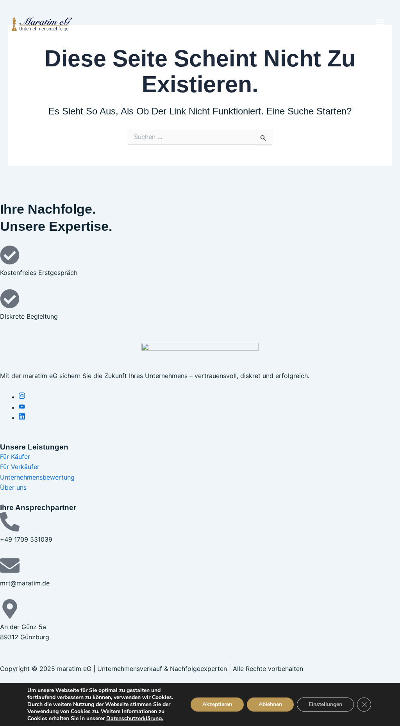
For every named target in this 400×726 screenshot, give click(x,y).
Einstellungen (325, 704)
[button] (380, 24)
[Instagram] (22, 397)
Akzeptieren (217, 704)
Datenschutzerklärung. (134, 718)
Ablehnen (270, 704)
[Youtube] (22, 407)
